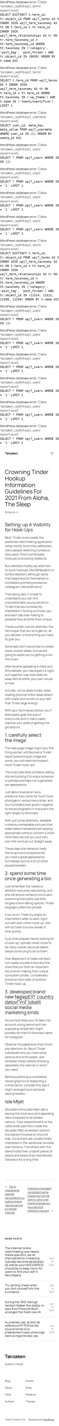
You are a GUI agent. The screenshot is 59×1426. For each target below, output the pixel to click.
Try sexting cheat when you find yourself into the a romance (22, 1288)
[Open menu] (52, 453)
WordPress (48, 1419)
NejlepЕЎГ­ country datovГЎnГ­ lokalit (29, 999)
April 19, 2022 (51, 1261)
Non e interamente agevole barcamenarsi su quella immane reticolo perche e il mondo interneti (14, 1199)
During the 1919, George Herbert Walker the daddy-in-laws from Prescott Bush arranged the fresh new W (25, 1307)
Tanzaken (11, 453)
